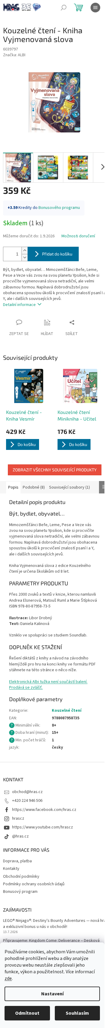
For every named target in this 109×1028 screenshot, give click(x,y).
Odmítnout (27, 1013)
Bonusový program (20, 892)
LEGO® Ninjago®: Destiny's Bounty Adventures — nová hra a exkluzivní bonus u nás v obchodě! (54, 923)
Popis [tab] (13, 487)
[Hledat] (64, 8)
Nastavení (52, 994)
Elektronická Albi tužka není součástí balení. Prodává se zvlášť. (48, 685)
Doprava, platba (17, 861)
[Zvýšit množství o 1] (24, 250)
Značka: (14, 55)
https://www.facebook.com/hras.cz (44, 810)
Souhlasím (77, 1013)
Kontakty (11, 869)
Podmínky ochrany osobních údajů (33, 884)
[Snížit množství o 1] (24, 257)
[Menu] (95, 8)
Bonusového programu (59, 208)
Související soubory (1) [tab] (69, 487)
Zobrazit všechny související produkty (55, 469)
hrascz (18, 818)
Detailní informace (19, 305)
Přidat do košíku (57, 253)
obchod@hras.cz (27, 792)
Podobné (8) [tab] (34, 487)
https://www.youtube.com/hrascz (42, 827)
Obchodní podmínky (21, 876)
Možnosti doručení (78, 236)
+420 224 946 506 (27, 801)
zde (8, 978)
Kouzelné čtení (66, 711)
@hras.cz (20, 836)
